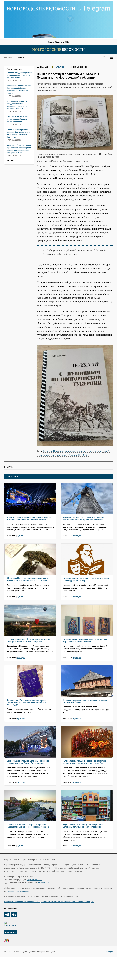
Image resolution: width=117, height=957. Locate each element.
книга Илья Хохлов (91, 451)
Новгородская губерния (64, 455)
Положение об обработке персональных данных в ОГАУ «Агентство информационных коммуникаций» (49, 902)
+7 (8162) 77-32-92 (34, 880)
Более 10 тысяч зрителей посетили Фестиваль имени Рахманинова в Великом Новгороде (18, 133)
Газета (21, 58)
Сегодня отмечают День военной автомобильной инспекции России (17, 118)
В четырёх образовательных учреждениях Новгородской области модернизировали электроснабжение (19, 149)
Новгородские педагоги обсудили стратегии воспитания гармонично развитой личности (17, 105)
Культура (59, 67)
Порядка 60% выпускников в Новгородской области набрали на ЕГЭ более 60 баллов (19, 89)
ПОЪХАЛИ (83, 455)
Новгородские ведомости (18, 891)
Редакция (109, 952)
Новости (8, 58)
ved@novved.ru (43, 883)
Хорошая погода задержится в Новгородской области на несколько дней (19, 75)
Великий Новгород (53, 451)
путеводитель (72, 451)
